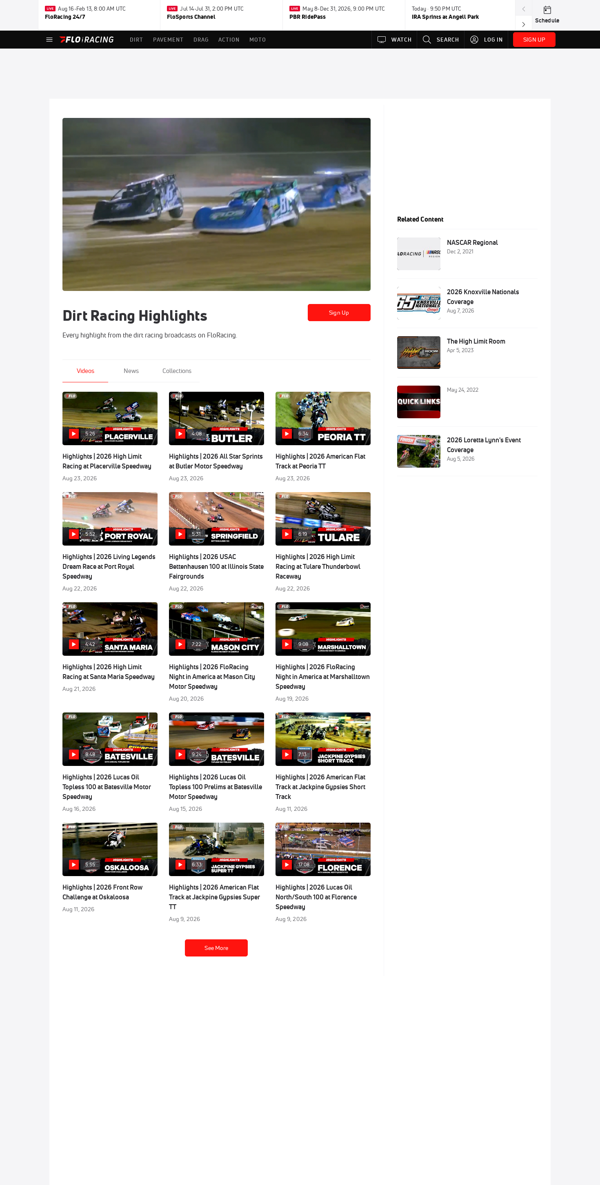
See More (216, 948)
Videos (85, 371)
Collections (176, 371)
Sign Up (339, 312)
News (131, 371)
